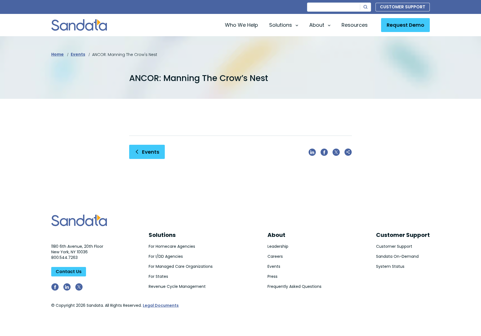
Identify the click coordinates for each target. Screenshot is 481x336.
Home (57, 54)
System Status (390, 266)
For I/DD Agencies (166, 256)
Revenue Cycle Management (177, 286)
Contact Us (69, 271)
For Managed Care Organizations (181, 266)
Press (273, 276)
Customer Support (402, 7)
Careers (275, 256)
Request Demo (405, 24)
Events (78, 54)
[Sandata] (79, 25)
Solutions (162, 235)
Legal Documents (161, 305)
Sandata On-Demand (397, 256)
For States (158, 276)
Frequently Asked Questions (295, 286)
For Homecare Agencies (172, 246)
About (276, 235)
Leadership (278, 246)
